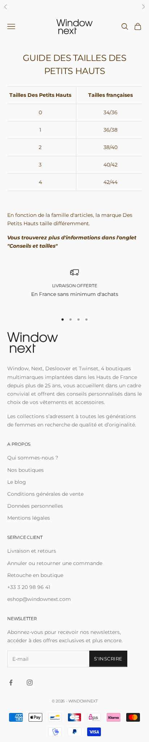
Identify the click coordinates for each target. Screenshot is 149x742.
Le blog (16, 482)
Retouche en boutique (35, 575)
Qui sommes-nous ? (32, 457)
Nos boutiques (25, 470)
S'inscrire (108, 658)
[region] (74, 287)
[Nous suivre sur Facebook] (10, 682)
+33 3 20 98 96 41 (28, 587)
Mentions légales (28, 518)
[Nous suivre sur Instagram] (29, 682)
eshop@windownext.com (39, 599)
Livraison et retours (31, 551)
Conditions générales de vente (45, 494)
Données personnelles (35, 506)
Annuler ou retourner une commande (54, 563)
